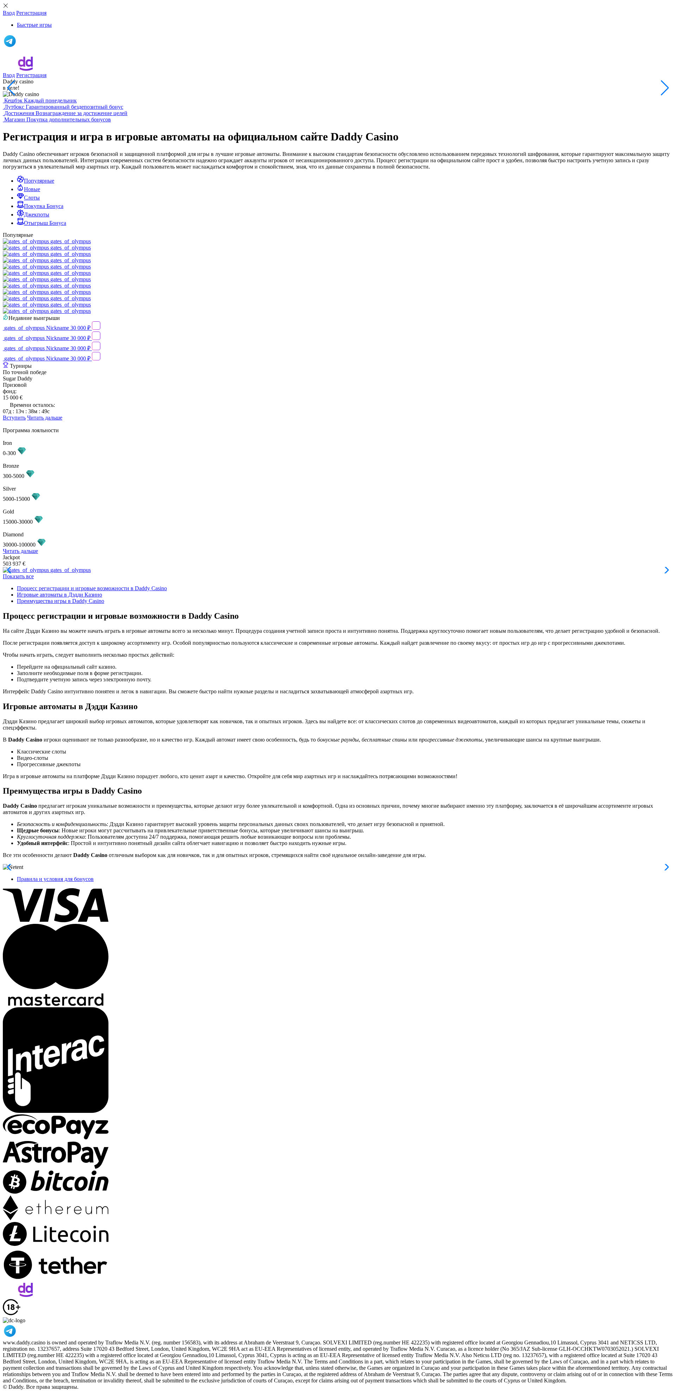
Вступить (14, 418)
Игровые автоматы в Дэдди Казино (59, 595)
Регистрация (31, 13)
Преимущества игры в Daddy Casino (60, 601)
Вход (9, 13)
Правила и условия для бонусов (55, 879)
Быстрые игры (34, 25)
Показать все (18, 576)
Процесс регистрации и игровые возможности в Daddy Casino (92, 588)
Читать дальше (44, 418)
